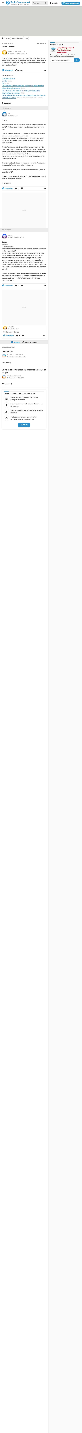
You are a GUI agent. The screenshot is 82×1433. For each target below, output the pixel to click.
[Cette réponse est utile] (15, 188)
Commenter (9, 188)
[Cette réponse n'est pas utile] (21, 188)
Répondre (17, 342)
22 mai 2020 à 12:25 (13, 115)
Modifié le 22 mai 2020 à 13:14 (16, 237)
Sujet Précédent (8, 43)
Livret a (4, 81)
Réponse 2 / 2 (6, 230)
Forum (8, 38)
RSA (26, 38)
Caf (3, 83)
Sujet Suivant (40, 43)
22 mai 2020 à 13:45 (21, 53)
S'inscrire (24, 425)
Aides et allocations (17, 38)
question (72, 3)
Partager (20, 70)
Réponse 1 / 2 (6, 108)
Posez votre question (30, 342)
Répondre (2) (9, 70)
